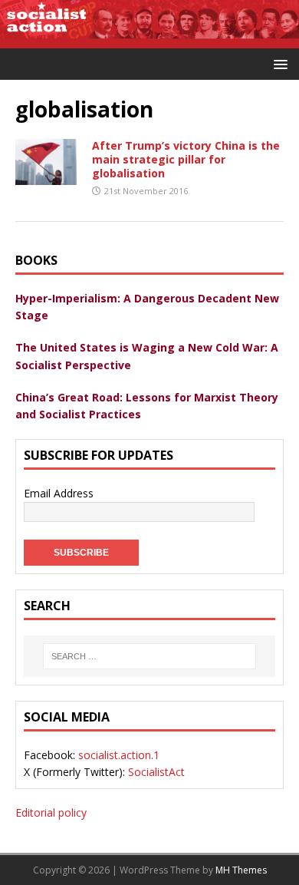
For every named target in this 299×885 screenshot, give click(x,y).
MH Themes (241, 870)
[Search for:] (149, 656)
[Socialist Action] (149, 39)
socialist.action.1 (118, 755)
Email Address (59, 493)
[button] (278, 63)
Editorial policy (51, 812)
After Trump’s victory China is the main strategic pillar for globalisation (186, 159)
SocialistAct (156, 771)
